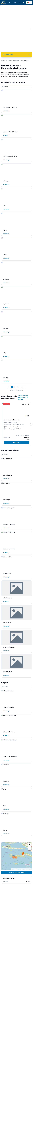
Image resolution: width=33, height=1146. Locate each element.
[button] (22, 853)
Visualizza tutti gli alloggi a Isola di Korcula (23, 397)
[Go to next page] (24, 387)
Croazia (3, 60)
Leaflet (14, 869)
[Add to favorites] (28, 404)
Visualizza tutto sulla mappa (16, 872)
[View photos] (23, 404)
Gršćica (15, 422)
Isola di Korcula (8, 422)
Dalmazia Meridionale (13, 60)
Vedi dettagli (6, 110)
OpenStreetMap (21, 869)
